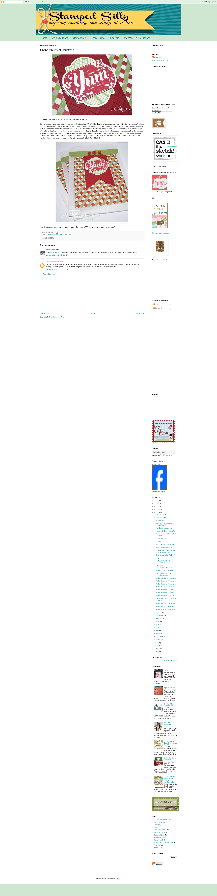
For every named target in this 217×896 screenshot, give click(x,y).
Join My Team (60, 38)
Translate (168, 455)
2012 (156, 512)
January (159, 639)
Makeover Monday (160, 830)
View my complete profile (160, 60)
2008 (156, 652)
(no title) (167, 670)
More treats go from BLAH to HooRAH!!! (169, 724)
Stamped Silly (156, 464)
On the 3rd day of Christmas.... (166, 603)
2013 (156, 509)
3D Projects (63, 234)
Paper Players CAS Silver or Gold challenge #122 (165, 551)
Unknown (157, 57)
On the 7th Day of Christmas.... (166, 587)
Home (44, 38)
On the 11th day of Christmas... (166, 570)
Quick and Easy (159, 835)
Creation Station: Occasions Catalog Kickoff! (170, 743)
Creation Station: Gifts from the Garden (169, 706)
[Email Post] (56, 232)
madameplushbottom (53, 262)
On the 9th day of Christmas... (166, 581)
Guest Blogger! (161, 539)
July (157, 622)
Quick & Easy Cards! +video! (165, 544)
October (159, 613)
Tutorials (114, 38)
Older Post (140, 313)
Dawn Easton (50, 249)
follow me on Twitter (170, 661)
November (159, 518)
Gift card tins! (160, 520)
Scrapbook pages (160, 837)
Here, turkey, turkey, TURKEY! (166, 555)
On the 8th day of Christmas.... (166, 584)
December (159, 515)
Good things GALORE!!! (164, 547)
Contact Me (79, 38)
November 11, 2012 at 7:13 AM (56, 255)
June (158, 624)
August (158, 619)
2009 (156, 649)
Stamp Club (158, 840)
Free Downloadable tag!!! (164, 528)
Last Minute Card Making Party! (166, 531)
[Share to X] (48, 238)
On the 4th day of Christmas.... (166, 596)
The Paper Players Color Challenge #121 (164, 574)
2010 (156, 646)
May (157, 627)
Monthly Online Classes (137, 38)
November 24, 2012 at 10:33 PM (57, 270)
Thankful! (159, 541)
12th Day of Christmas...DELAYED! (164, 566)
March (158, 633)
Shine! (158, 558)
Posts (157, 304)
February (159, 636)
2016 (156, 501)
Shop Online (98, 38)
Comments (158, 308)
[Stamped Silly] (159, 489)
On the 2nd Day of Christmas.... (166, 606)
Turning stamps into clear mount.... (170, 688)
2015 (156, 503)
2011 (156, 643)
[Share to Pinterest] (53, 238)
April (157, 630)
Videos (156, 848)
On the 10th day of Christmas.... (166, 578)
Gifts (69, 234)
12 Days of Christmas (52, 234)
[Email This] (43, 238)
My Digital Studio (159, 832)
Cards (156, 825)
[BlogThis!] (46, 238)
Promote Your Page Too (159, 491)
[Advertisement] (92, 293)
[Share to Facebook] (50, 238)
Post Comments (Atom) (57, 317)
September (160, 616)
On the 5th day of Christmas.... (166, 593)
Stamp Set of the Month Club (163, 843)
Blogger (117, 879)
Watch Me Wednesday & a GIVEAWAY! (165, 524)
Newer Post (45, 313)
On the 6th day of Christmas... (166, 590)
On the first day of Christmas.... (166, 609)
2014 (156, 506)
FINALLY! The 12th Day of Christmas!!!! (164, 562)
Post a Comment (49, 274)
